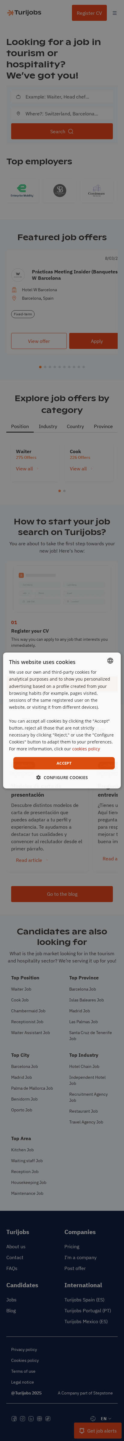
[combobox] (110, 661)
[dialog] (62, 720)
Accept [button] (64, 763)
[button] (62, 777)
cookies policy (86, 749)
